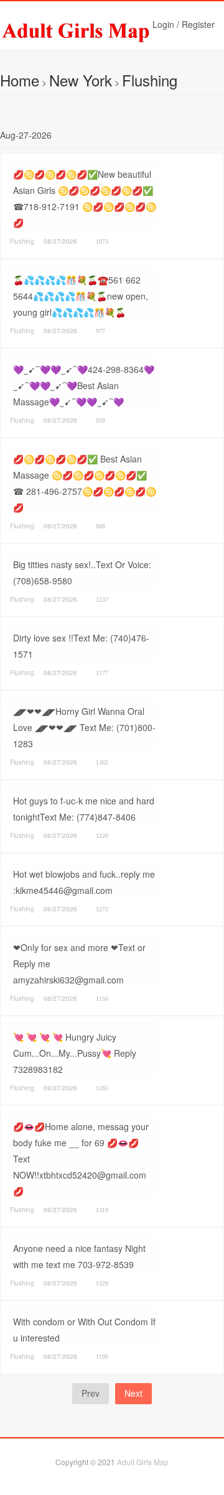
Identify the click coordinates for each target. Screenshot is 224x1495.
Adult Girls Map (143, 1461)
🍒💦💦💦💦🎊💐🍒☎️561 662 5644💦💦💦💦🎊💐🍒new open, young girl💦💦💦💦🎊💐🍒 (80, 296)
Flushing (149, 80)
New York (80, 80)
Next (133, 1393)
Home (19, 80)
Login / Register (183, 24)
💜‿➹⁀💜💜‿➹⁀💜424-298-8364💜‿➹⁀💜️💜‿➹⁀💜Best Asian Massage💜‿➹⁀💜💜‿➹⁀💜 (83, 385)
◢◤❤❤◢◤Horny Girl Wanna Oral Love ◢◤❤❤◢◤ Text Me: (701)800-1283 (84, 727)
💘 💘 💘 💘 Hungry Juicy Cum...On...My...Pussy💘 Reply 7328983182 (74, 1053)
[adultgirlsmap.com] (102, 31)
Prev (91, 1393)
